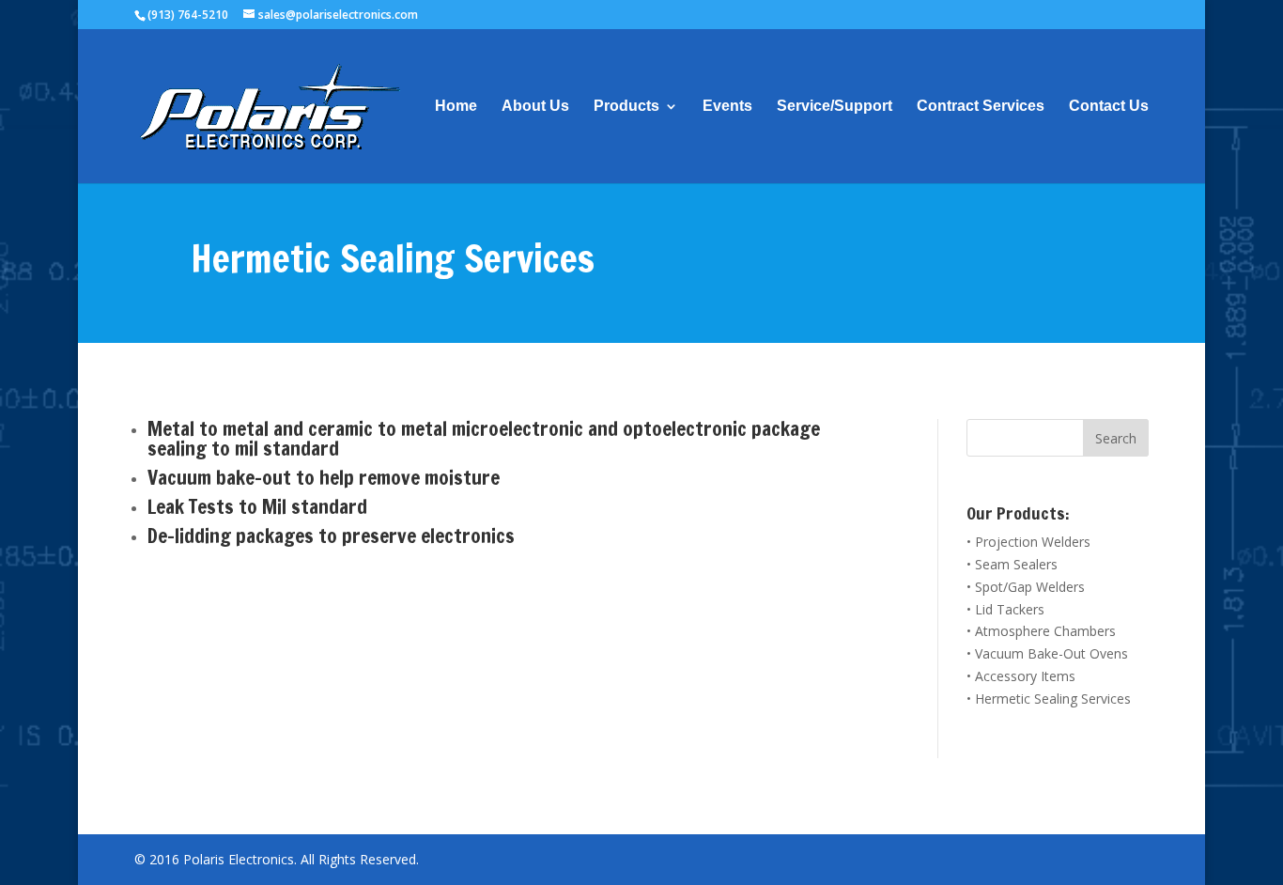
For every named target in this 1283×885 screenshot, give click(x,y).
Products (626, 107)
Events (727, 107)
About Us (535, 107)
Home (456, 107)
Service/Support (834, 107)
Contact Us (1109, 107)
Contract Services (980, 107)
